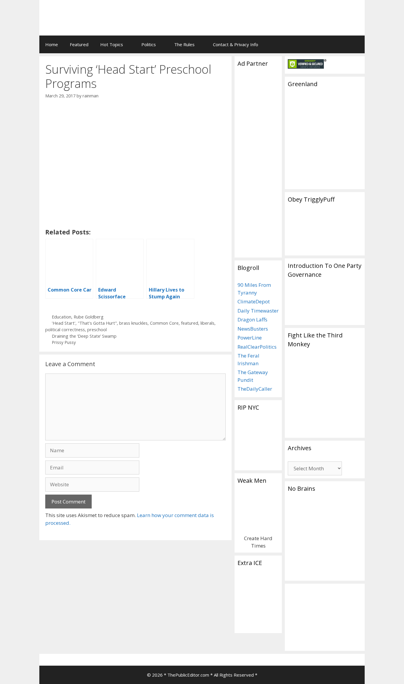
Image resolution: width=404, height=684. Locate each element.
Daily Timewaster (258, 310)
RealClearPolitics (257, 346)
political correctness (65, 329)
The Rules (184, 44)
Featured (79, 44)
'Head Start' (63, 323)
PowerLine (249, 337)
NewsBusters (252, 328)
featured (189, 323)
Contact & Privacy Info (235, 44)
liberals (207, 323)
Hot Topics (111, 44)
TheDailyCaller (254, 388)
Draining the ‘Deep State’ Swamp (84, 336)
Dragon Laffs (252, 319)
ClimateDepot (253, 301)
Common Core (164, 323)
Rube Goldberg (89, 317)
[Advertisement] (286, 13)
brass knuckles (133, 323)
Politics (148, 44)
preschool (97, 329)
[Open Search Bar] (356, 44)
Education (61, 317)
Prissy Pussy (64, 342)
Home (51, 44)
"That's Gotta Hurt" (97, 323)
